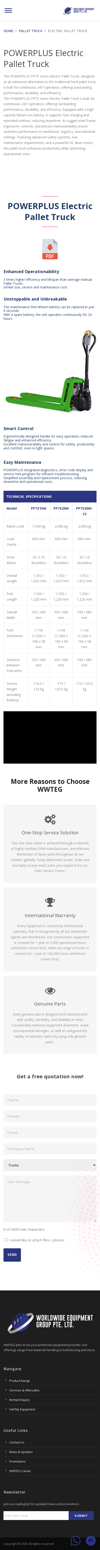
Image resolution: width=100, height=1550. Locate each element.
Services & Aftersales (24, 1390)
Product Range (19, 1381)
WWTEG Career (20, 1471)
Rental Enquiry (19, 1400)
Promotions (17, 1461)
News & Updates (21, 1452)
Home (8, 31)
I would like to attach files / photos (36, 1240)
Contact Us (16, 1442)
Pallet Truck (30, 31)
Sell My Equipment (22, 1409)
